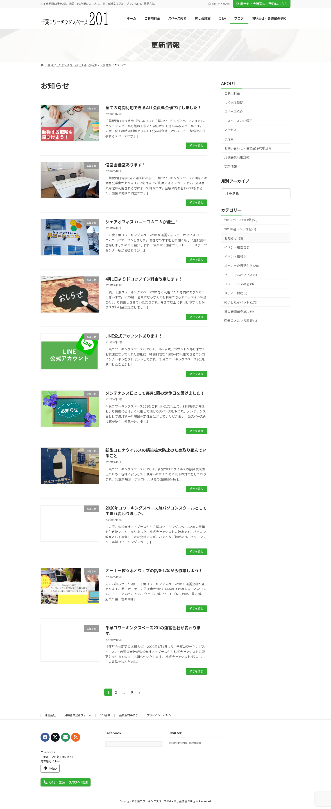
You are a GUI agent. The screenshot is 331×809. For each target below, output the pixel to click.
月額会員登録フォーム (77, 715)
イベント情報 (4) (235, 256)
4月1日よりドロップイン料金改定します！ (144, 278)
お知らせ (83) (233, 238)
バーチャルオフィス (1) (240, 275)
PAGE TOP (319, 780)
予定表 (229, 139)
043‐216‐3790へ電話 (68, 782)
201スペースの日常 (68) (240, 220)
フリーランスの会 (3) (239, 284)
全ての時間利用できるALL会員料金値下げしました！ (153, 107)
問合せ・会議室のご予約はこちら (264, 4)
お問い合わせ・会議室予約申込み (248, 148)
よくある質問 (233, 102)
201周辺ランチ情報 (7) (240, 229)
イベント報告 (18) (236, 247)
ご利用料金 (232, 93)
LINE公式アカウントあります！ (134, 335)
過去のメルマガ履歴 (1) (240, 320)
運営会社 (50, 715)
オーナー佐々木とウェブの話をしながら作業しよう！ (154, 570)
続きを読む (196, 145)
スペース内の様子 (239, 121)
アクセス (230, 130)
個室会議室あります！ (125, 164)
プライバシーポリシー (160, 715)
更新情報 (230, 166)
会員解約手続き (128, 715)
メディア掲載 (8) (235, 293)
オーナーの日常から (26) (241, 266)
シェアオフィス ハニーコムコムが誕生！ (142, 221)
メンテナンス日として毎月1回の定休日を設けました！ (155, 393)
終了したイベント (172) (240, 302)
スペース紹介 (233, 112)
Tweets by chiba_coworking (185, 742)
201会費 (105, 715)
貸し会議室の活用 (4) (239, 311)
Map (53, 768)
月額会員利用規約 (236, 157)
